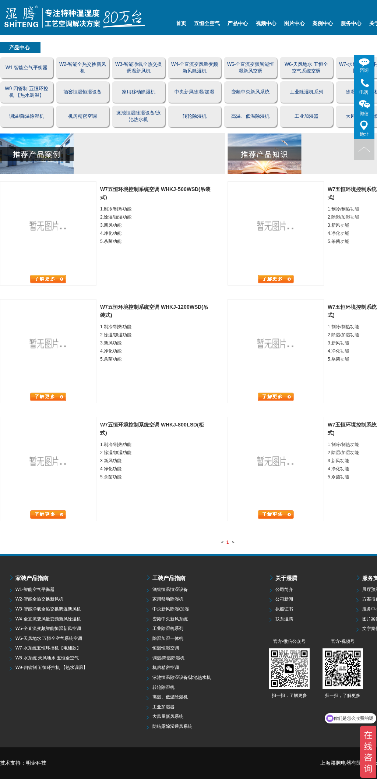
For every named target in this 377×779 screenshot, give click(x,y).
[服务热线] (364, 86)
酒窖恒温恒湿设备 (170, 589)
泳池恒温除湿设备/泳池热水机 (181, 677)
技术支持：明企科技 (23, 763)
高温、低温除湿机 (170, 697)
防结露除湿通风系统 (172, 726)
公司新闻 (284, 599)
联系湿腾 (284, 619)
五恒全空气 (207, 23)
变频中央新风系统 (170, 619)
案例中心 (323, 23)
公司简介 (284, 589)
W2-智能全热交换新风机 (39, 599)
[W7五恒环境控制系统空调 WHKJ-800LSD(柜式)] (48, 463)
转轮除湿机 (163, 687)
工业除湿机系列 (167, 628)
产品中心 (238, 23)
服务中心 (351, 23)
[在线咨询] (364, 65)
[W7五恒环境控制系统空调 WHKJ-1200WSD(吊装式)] (48, 345)
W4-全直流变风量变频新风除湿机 (48, 619)
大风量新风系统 (167, 716)
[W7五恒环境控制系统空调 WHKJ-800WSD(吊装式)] (276, 228)
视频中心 (266, 23)
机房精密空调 (165, 667)
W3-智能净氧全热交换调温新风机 (48, 609)
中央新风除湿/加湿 (170, 609)
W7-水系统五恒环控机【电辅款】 (48, 648)
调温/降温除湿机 (168, 658)
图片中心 (294, 23)
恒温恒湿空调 (165, 648)
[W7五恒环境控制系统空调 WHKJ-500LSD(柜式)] (276, 345)
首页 (181, 23)
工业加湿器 (163, 706)
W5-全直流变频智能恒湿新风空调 (48, 628)
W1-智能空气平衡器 (34, 589)
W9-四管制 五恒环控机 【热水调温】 (51, 667)
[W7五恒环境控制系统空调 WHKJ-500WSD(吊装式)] (48, 228)
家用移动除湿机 (167, 599)
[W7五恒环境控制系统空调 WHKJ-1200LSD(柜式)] (276, 463)
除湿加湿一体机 (167, 638)
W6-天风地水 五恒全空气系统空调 (48, 638)
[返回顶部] (364, 149)
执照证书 (284, 609)
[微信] (364, 107)
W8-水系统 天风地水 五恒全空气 (47, 658)
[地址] (364, 128)
